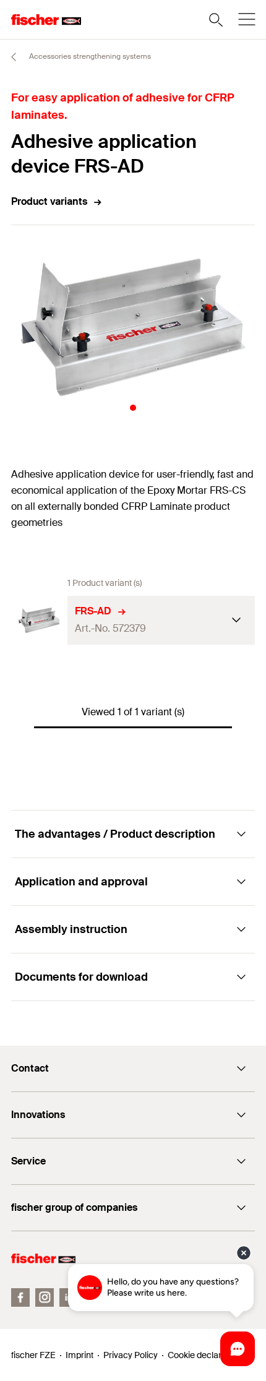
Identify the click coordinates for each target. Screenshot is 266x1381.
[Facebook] (20, 1297)
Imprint (79, 1355)
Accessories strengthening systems (89, 56)
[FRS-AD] (39, 620)
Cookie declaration (204, 1355)
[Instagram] (44, 1297)
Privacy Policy (130, 1355)
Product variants (49, 201)
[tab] (133, 408)
